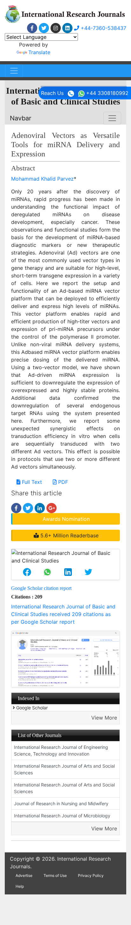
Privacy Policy (91, 875)
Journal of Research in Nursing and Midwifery (61, 803)
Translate (39, 52)
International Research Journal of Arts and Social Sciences (64, 769)
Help (20, 886)
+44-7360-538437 (102, 28)
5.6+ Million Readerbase (69, 535)
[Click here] (32, 28)
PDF (62, 482)
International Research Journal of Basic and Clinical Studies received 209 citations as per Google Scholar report (63, 614)
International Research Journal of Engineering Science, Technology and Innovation (61, 750)
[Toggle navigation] (14, 70)
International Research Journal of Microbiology (62, 815)
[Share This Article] (27, 572)
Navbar (20, 118)
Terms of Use (55, 875)
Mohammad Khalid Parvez (42, 179)
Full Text (31, 482)
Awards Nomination (66, 519)
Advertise (24, 875)
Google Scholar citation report (41, 588)
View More (104, 717)
